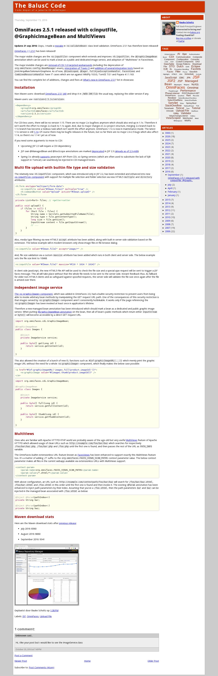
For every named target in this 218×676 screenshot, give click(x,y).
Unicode (170, 111)
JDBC (181, 78)
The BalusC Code (40, 5)
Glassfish (193, 72)
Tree (188, 108)
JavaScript (171, 77)
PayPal (181, 41)
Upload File (46, 616)
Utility (176, 113)
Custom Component (184, 62)
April (170, 188)
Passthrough (173, 91)
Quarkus (181, 96)
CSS (166, 62)
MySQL (195, 84)
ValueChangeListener (178, 116)
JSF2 (171, 81)
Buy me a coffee (183, 38)
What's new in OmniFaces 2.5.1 (99, 79)
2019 (167, 160)
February (172, 191)
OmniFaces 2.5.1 (25, 51)
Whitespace (178, 121)
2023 (167, 146)
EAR (187, 67)
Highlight (166, 74)
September (174, 174)
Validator (186, 113)
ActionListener (170, 54)
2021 (167, 153)
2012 (167, 210)
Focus (185, 72)
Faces (170, 71)
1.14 (36, 131)
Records (196, 96)
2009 (167, 220)
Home (87, 660)
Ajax (184, 54)
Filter (177, 71)
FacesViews (84, 454)
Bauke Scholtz (186, 22)
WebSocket (188, 118)
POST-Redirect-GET (190, 93)
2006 (167, 231)
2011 (167, 213)
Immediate (189, 74)
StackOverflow (173, 105)
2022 (167, 150)
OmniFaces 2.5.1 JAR (56, 93)
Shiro (182, 103)
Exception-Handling (181, 69)
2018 (167, 164)
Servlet (173, 102)
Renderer (172, 98)
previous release (67, 523)
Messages (178, 84)
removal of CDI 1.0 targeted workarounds (70, 65)
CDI (171, 56)
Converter (195, 59)
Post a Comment (24, 655)
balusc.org (195, 32)
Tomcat (180, 108)
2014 (167, 203)
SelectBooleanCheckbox (187, 98)
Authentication (194, 54)
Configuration (182, 59)
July (169, 184)
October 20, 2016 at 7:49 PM (28, 649)
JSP (180, 81)
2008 (167, 224)
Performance (188, 90)
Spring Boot (191, 103)
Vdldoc (192, 116)
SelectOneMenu (175, 100)
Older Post (153, 660)
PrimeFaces (170, 95)
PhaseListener (172, 93)
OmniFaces (33, 616)
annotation (55, 311)
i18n (180, 74)
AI (178, 53)
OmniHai (192, 87)
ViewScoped (173, 118)
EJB (166, 69)
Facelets (196, 69)
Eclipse (195, 66)
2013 (167, 206)
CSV (172, 62)
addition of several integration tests (114, 68)
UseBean (194, 111)
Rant (188, 95)
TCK (197, 106)
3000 (167, 132)
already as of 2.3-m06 (126, 151)
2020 (167, 157)
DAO (197, 62)
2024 (167, 143)
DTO (172, 66)
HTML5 (174, 74)
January (171, 195)
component (29, 176)
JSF (24, 616)
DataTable (169, 64)
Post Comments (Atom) (41, 667)
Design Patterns (183, 64)
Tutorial (196, 108)
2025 (167, 139)
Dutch (180, 66)
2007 (167, 227)
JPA (188, 77)
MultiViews (131, 440)
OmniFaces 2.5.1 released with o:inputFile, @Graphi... (184, 179)
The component (34, 293)
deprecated (98, 151)
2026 (167, 136)
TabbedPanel (189, 106)
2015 (167, 199)
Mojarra (186, 84)
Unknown (20, 635)
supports (45, 156)
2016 (167, 171)
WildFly (187, 121)
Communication (183, 57)
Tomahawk (169, 108)
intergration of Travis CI (77, 68)
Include (198, 74)
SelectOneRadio (191, 100)
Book (165, 57)
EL (171, 69)
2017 (167, 168)
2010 (167, 217)
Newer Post (21, 660)
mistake (59, 45)
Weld (197, 118)
